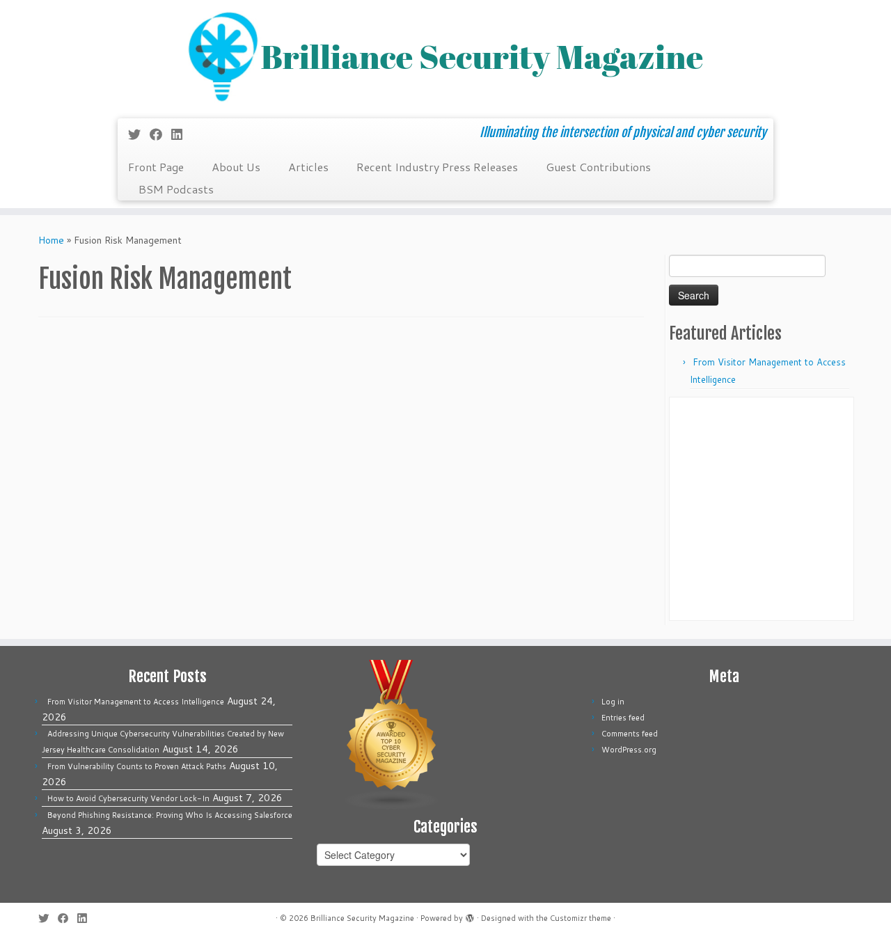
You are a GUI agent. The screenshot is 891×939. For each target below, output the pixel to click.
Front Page (156, 167)
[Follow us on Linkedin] (181, 134)
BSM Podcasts (176, 189)
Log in (612, 701)
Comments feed (629, 733)
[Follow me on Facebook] (160, 134)
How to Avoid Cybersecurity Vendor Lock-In (128, 798)
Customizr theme (580, 918)
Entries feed (623, 717)
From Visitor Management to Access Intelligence (135, 701)
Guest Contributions (598, 167)
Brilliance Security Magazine (362, 918)
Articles (308, 167)
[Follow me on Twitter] (139, 134)
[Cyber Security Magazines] (392, 734)
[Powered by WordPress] (470, 915)
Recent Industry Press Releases (437, 167)
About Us (236, 167)
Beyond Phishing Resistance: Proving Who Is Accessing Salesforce (169, 815)
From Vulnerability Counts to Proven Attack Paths (136, 766)
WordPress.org (628, 749)
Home (51, 240)
